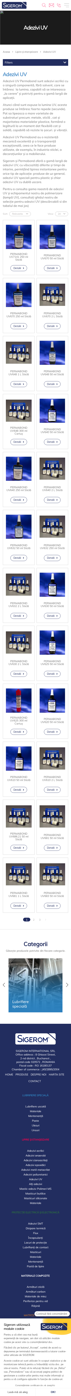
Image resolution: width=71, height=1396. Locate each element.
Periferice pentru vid (35, 1301)
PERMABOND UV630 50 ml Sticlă (52, 605)
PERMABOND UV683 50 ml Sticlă (52, 895)
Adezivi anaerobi (36, 1155)
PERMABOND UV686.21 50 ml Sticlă (18, 836)
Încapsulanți (35, 1238)
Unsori (35, 1130)
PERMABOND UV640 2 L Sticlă (52, 489)
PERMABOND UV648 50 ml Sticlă (52, 373)
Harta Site (56, 1074)
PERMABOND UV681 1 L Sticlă (19, 895)
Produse (22, 1074)
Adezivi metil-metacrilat (35, 1169)
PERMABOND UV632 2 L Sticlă (19, 605)
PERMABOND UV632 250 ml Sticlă (52, 547)
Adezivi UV (35, 1179)
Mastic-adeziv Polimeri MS (35, 1188)
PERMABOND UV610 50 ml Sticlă (18, 779)
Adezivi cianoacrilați (36, 1160)
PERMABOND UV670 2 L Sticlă (52, 315)
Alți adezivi (35, 1184)
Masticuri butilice (35, 1193)
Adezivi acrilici (35, 1150)
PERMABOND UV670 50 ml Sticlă (52, 257)
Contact (34, 1081)
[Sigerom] (14, 5)
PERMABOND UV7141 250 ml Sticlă (18, 257)
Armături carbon (35, 1291)
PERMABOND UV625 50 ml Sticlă (52, 663)
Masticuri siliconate (35, 1198)
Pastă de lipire (35, 1266)
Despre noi (38, 1074)
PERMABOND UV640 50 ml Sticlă (52, 431)
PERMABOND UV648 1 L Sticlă (19, 373)
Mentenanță (35, 1116)
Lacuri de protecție (35, 1242)
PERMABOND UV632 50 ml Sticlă (18, 547)
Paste (35, 1120)
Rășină (35, 1306)
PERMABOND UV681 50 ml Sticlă (52, 837)
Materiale (35, 1111)
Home (9, 1074)
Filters (8, 62)
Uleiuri (35, 1125)
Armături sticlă (35, 1287)
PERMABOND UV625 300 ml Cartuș (18, 720)
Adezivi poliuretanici (35, 1174)
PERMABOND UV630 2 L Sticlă (19, 663)
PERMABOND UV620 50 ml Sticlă (52, 721)
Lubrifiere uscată (35, 1106)
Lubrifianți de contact (35, 1247)
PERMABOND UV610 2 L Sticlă (52, 779)
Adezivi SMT (35, 1223)
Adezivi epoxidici (35, 1165)
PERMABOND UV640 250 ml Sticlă (18, 489)
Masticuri (35, 1252)
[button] (4, 985)
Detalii (17, 268)
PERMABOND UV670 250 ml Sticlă (18, 315)
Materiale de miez (35, 1296)
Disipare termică (35, 1228)
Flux (35, 1233)
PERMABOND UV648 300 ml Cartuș (18, 430)
